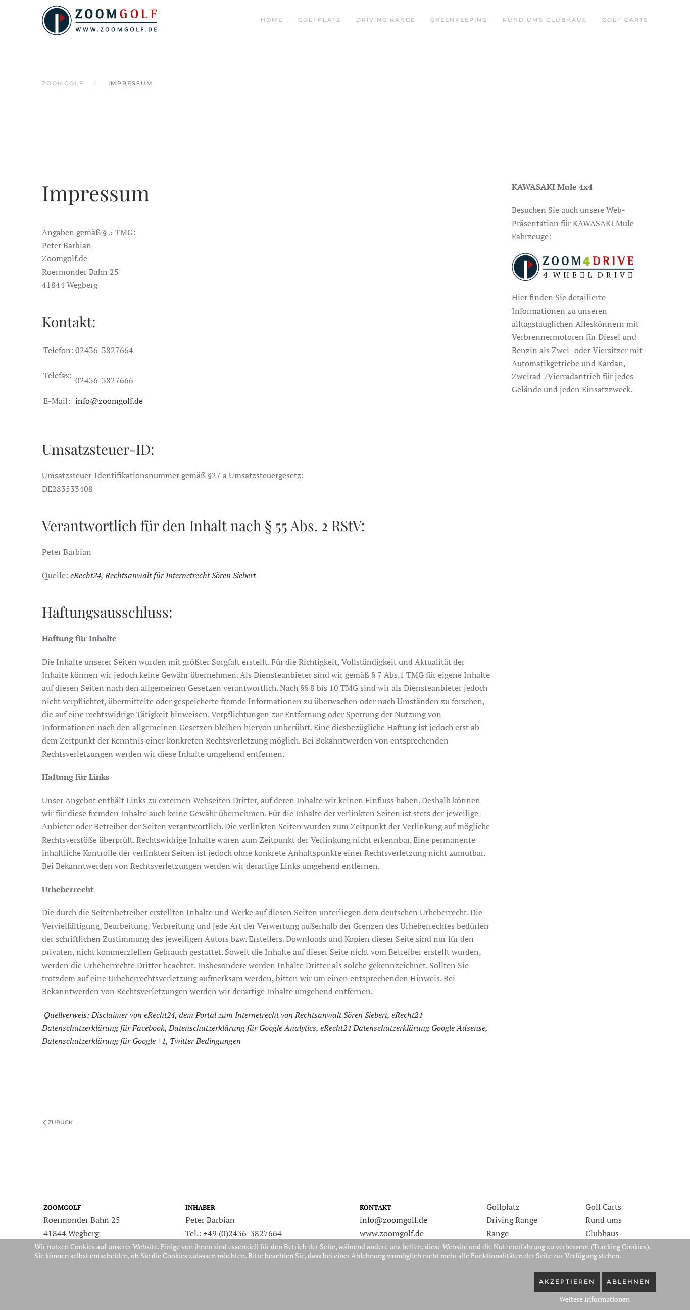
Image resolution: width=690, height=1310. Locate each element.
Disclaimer (109, 1014)
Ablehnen (629, 1281)
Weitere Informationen (594, 1299)
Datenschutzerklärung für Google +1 (104, 1040)
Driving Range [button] (385, 19)
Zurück (60, 1122)
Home (272, 19)
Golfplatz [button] (319, 19)
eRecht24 (85, 575)
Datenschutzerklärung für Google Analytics (242, 1027)
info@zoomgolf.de (109, 400)
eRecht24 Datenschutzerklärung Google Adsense (402, 1027)
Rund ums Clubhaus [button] (545, 19)
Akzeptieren (567, 1281)
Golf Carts (625, 19)
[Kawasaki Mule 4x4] (573, 265)
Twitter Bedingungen (205, 1040)
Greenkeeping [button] (458, 19)
